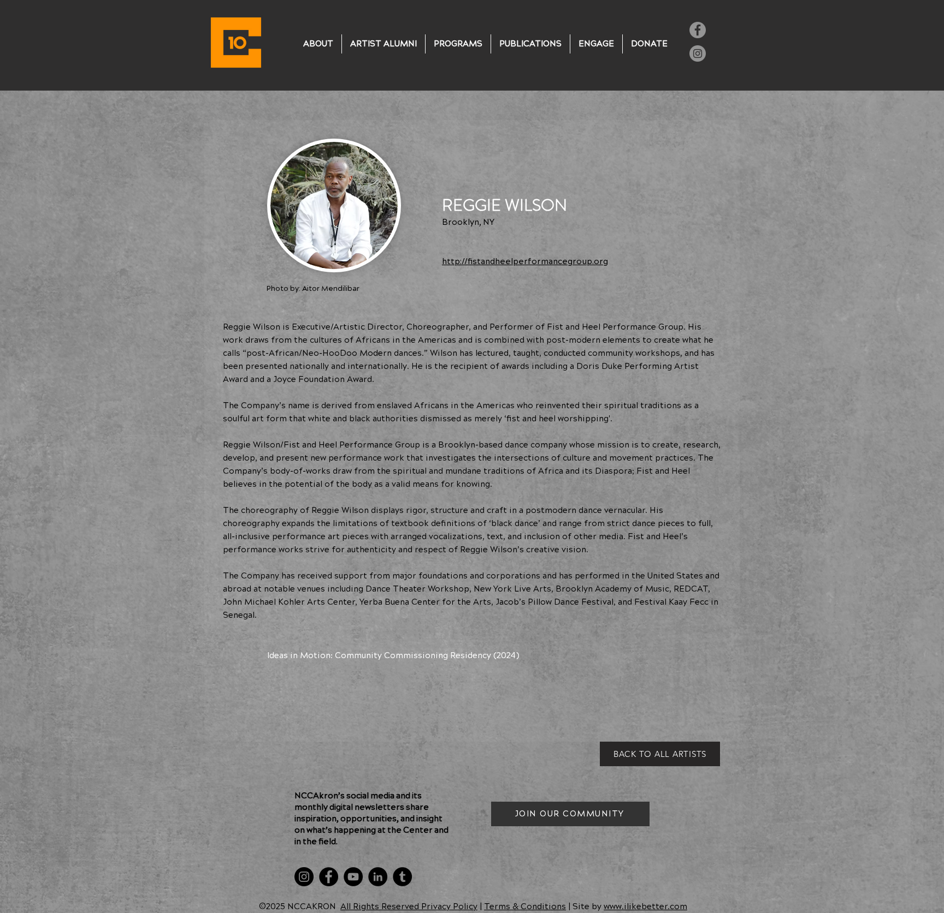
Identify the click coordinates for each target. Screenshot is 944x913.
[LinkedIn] (377, 876)
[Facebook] (697, 30)
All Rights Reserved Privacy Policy (408, 906)
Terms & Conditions (525, 906)
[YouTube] (353, 876)
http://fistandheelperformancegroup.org (525, 261)
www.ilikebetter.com (645, 906)
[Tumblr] (402, 876)
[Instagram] (697, 53)
